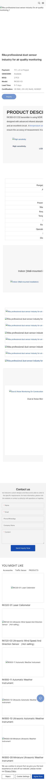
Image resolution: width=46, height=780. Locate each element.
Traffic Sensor (20, 570)
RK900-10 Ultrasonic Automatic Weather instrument (23, 720)
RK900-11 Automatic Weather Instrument (17, 681)
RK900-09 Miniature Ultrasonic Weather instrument (22, 759)
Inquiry (9, 97)
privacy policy (10, 771)
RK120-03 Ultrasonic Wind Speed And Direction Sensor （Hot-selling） (21, 642)
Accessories (8, 570)
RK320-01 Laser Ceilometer (16, 605)
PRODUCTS (33, 570)
